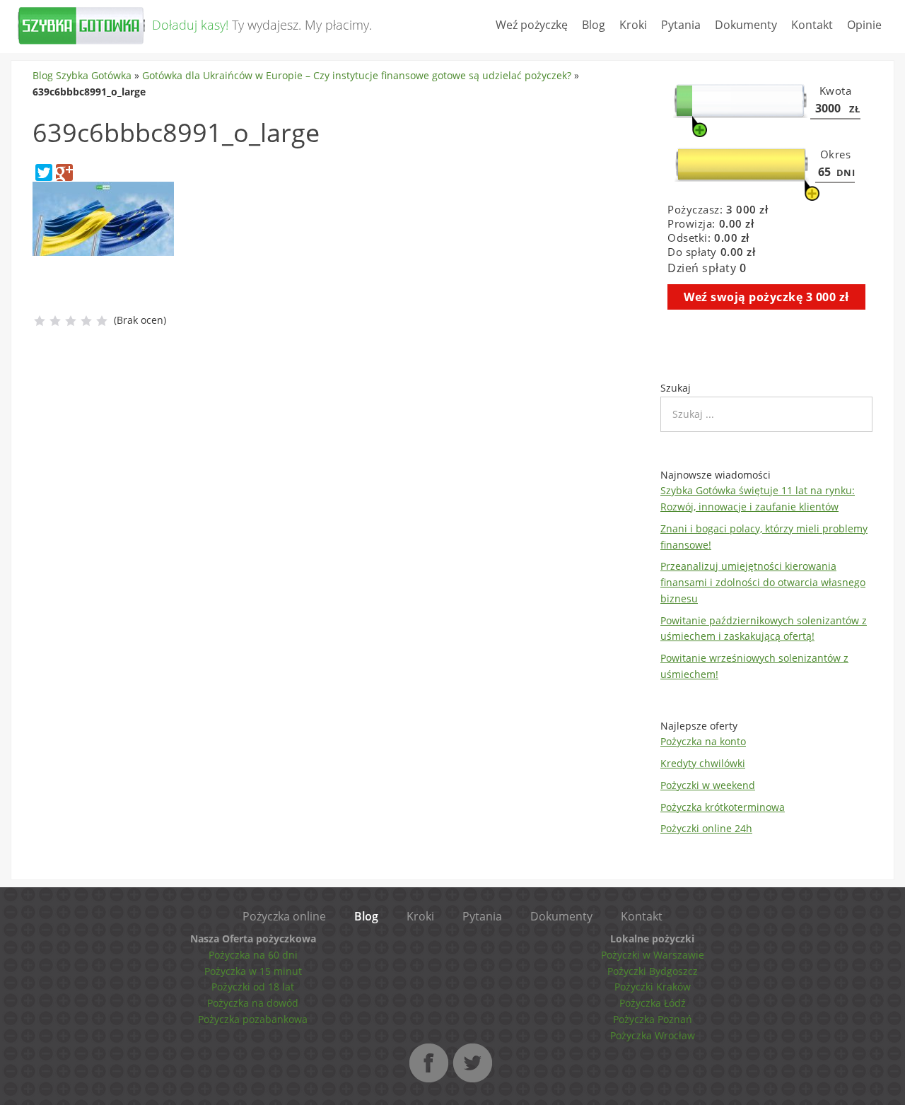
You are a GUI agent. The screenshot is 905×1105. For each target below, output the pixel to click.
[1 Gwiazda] (40, 321)
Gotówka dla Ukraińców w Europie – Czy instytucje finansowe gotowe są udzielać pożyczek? (356, 75)
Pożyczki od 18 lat (252, 986)
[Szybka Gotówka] (81, 40)
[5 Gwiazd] (102, 321)
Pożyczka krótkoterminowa (722, 807)
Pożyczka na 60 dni (253, 954)
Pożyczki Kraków (652, 986)
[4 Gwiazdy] (86, 321)
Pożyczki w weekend (707, 785)
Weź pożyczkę (532, 25)
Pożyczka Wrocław (652, 1035)
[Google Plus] (64, 172)
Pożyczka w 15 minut (253, 971)
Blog (593, 25)
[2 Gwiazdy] (55, 321)
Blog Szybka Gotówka (82, 75)
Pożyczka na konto (703, 741)
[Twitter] (43, 172)
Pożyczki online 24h (706, 828)
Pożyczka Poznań (652, 1019)
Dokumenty (746, 25)
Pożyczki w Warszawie (652, 954)
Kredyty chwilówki (702, 763)
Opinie (864, 25)
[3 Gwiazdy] (71, 321)
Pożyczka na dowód (252, 1003)
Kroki (633, 25)
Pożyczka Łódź (652, 1003)
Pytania (681, 25)
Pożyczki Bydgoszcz (652, 971)
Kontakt (812, 25)
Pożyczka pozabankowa (253, 1019)
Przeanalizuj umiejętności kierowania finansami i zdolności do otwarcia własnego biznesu (762, 582)
